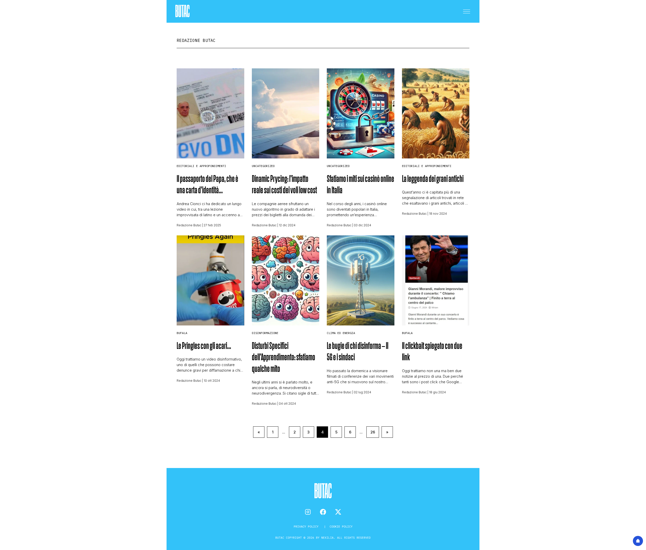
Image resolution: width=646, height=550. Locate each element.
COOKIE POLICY (341, 526)
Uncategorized (263, 166)
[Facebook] (323, 512)
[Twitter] (338, 512)
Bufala (182, 333)
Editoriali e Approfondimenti (201, 166)
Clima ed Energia (341, 333)
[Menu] (467, 11)
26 (372, 432)
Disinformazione (265, 333)
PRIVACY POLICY (307, 526)
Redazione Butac (189, 225)
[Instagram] (308, 512)
